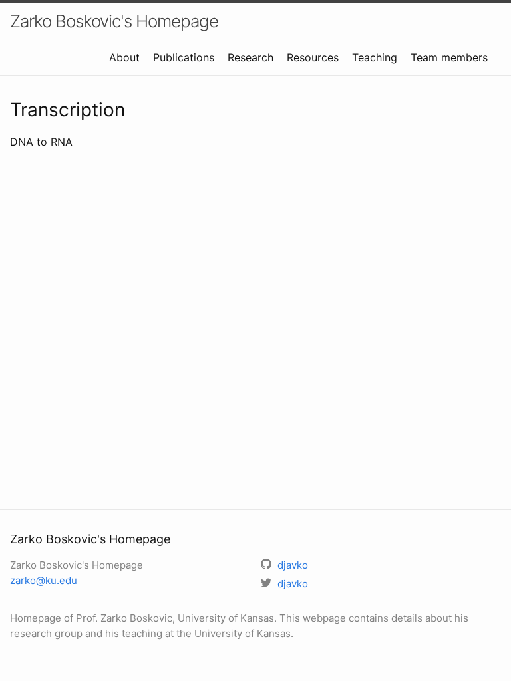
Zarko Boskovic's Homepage (114, 21)
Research (250, 57)
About (124, 57)
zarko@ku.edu (43, 580)
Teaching (374, 57)
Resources (313, 57)
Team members (449, 57)
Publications (183, 57)
